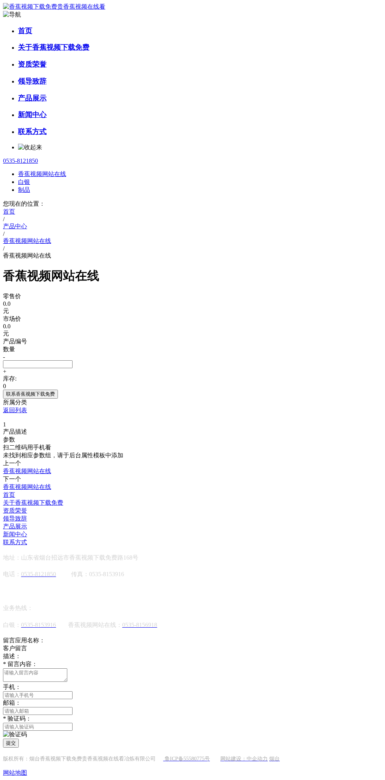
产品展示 (32, 98)
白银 (24, 182)
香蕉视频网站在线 (42, 174)
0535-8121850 (20, 161)
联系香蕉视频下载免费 (30, 394)
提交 (11, 743)
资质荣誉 (32, 64)
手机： (12, 687)
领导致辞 (32, 81)
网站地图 (15, 772)
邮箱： (12, 703)
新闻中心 (32, 114)
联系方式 (32, 131)
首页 (25, 31)
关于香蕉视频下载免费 (53, 47)
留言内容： (20, 664)
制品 (24, 190)
